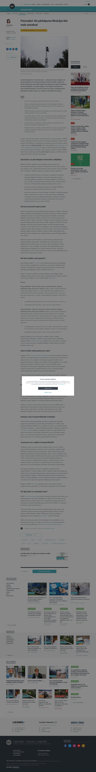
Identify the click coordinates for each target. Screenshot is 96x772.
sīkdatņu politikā (61, 384)
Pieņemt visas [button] (48, 388)
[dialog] (48, 386)
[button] (48, 392)
